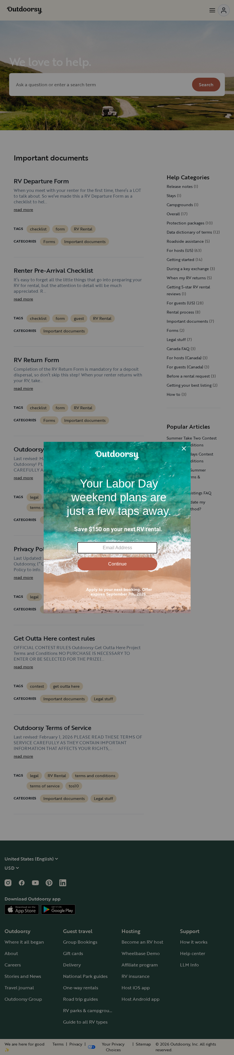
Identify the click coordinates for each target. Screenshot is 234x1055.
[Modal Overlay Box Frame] (117, 527)
